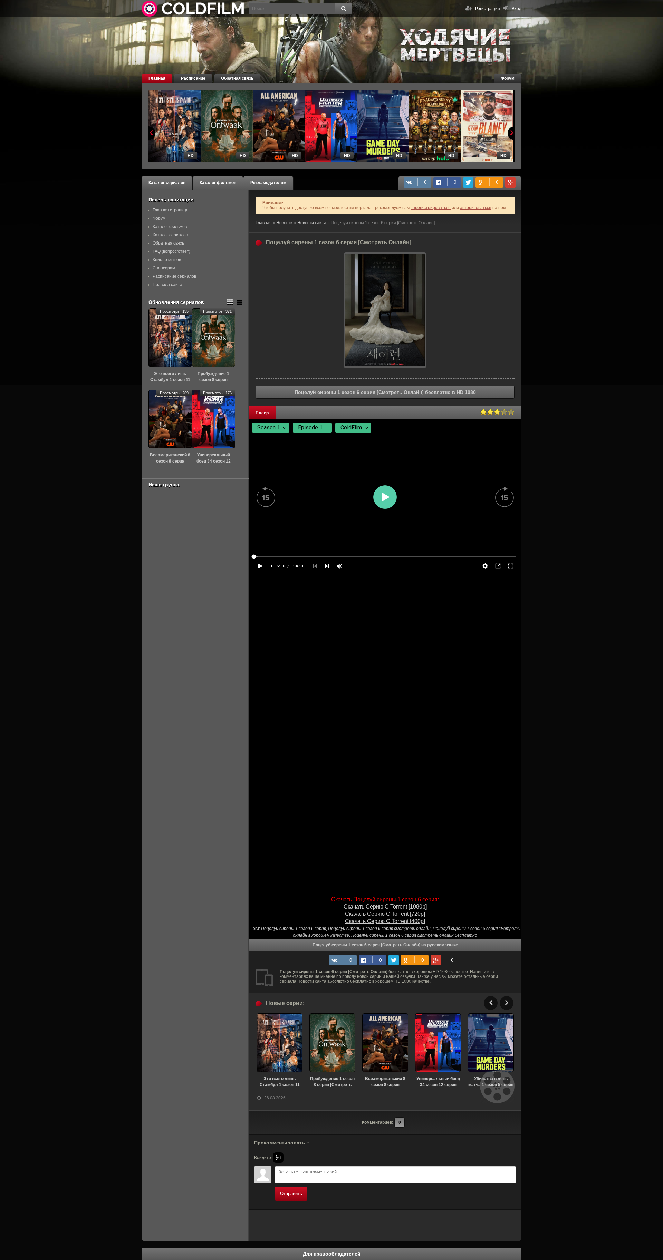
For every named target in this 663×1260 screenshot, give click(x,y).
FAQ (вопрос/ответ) (171, 251)
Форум (508, 78)
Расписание (193, 78)
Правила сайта (167, 284)
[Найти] (343, 8)
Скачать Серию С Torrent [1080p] (385, 907)
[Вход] (278, 1157)
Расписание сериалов (174, 276)
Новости (284, 222)
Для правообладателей (332, 1254)
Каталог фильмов (218, 182)
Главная (156, 78)
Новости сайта (311, 222)
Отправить (291, 1193)
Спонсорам (164, 268)
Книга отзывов (167, 259)
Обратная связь (237, 78)
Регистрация (487, 8)
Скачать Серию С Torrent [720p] (385, 914)
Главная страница (171, 210)
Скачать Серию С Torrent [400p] (385, 921)
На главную (193, 8)
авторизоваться (475, 207)
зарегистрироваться (431, 207)
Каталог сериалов (166, 182)
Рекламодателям (268, 182)
